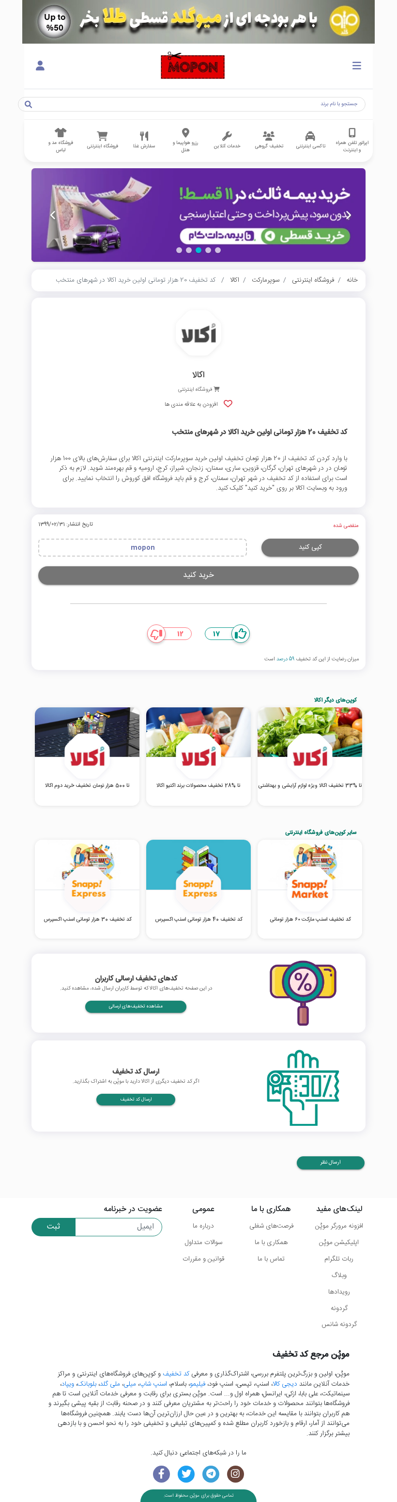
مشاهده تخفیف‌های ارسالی (136, 1006)
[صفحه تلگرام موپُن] (210, 1474)
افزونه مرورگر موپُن (339, 1226)
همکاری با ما (271, 1242)
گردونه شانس (339, 1324)
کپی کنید (310, 547)
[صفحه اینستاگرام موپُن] (235, 1474)
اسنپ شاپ (153, 1384)
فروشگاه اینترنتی (313, 280)
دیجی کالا (285, 1384)
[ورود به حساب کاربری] (40, 66)
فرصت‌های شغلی (271, 1226)
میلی (129, 1384)
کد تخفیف (176, 1374)
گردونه (339, 1308)
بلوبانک (86, 1384)
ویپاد (67, 1384)
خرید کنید (198, 575)
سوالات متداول (203, 1242)
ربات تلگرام (338, 1259)
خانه (352, 280)
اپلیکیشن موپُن (339, 1242)
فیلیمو (197, 1384)
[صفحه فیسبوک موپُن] (161, 1474)
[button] (218, 250)
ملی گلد (110, 1384)
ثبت (53, 1226)
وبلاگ (339, 1275)
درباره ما (203, 1226)
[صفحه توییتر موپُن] (186, 1474)
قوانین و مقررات (203, 1259)
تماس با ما (271, 1259)
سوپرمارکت (265, 280)
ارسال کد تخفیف (136, 1099)
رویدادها (339, 1292)
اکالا (234, 280)
